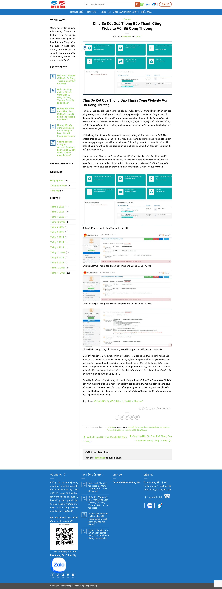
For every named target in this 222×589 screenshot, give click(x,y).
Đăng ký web (56, 180)
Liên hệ (105, 12)
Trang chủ (77, 12)
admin (138, 37)
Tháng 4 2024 (57, 247)
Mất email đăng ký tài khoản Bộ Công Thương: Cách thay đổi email (66, 79)
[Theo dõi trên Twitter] (63, 575)
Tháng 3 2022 (57, 262)
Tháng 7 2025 (57, 227)
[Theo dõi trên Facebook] (53, 575)
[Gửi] (137, 4)
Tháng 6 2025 (57, 232)
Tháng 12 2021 (57, 267)
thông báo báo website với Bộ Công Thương (130, 430)
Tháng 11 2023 (57, 252)
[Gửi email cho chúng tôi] (68, 575)
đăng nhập (100, 457)
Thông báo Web (58, 185)
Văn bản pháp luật (125, 12)
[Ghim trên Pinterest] (132, 417)
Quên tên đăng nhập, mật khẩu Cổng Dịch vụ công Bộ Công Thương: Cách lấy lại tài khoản (65, 96)
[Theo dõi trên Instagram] (58, 575)
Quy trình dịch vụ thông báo (126, 482)
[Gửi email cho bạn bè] (127, 417)
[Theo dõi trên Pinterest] (73, 575)
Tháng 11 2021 (57, 272)
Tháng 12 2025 (57, 222)
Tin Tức (91, 12)
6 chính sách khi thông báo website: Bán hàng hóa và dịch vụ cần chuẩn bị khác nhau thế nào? (66, 148)
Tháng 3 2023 (57, 257)
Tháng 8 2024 (57, 237)
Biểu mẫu (146, 12)
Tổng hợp (55, 190)
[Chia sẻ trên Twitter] (122, 417)
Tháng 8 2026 (57, 206)
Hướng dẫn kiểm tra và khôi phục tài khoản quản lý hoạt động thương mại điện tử (66, 114)
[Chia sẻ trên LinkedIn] (137, 417)
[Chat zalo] (148, 4)
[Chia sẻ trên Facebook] (117, 417)
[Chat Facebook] (154, 4)
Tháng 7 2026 (57, 211)
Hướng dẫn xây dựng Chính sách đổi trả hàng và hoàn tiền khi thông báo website (66, 130)
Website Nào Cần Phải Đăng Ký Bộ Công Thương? (118, 401)
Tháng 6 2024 (57, 242)
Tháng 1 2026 (57, 216)
